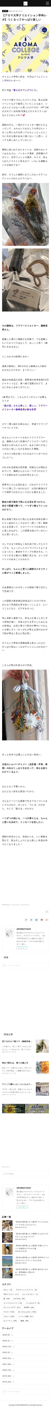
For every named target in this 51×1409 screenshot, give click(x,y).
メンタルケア (33, 1303)
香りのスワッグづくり (24, 90)
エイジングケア (12, 1307)
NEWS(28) (6, 905)
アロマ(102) (15, 905)
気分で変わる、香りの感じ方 (15, 1062)
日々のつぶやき (27, 1312)
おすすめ (19, 1298)
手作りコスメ (11, 1294)
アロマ (9, 1312)
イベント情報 (25, 1316)
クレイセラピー (30, 1294)
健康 (25, 1320)
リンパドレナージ (13, 1303)
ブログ (9, 1316)
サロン (8, 1289)
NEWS (5, 11)
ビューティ (10, 1320)
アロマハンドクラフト (26, 1289)
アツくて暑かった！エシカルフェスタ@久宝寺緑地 (25, 1084)
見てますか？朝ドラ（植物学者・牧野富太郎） (23, 1041)
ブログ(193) (24, 905)
